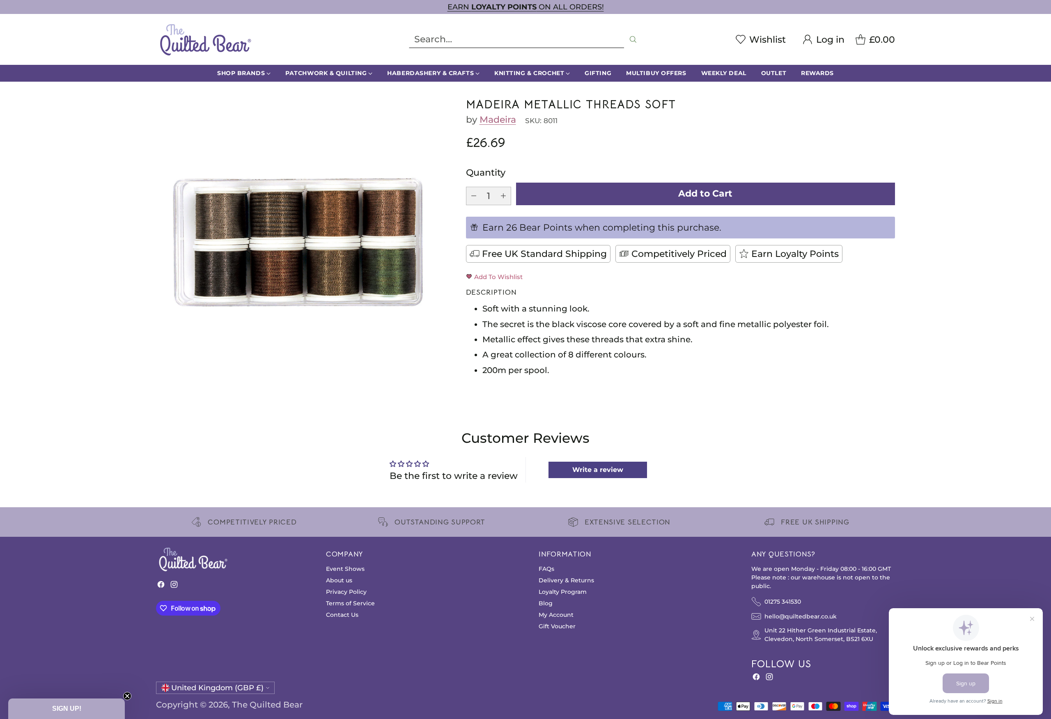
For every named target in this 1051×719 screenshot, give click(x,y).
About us (339, 580)
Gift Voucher (557, 626)
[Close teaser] (127, 696)
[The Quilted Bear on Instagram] (174, 586)
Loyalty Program (563, 591)
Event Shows (345, 568)
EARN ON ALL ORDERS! (525, 6)
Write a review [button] (597, 470)
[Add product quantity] (503, 196)
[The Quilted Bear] (205, 39)
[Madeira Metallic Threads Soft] (299, 241)
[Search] (633, 39)
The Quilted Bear (267, 705)
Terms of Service (350, 603)
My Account (556, 614)
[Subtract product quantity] (473, 196)
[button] (66, 708)
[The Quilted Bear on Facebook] (161, 586)
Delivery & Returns (566, 580)
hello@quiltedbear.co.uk (800, 616)
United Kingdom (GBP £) (217, 687)
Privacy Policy (346, 591)
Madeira (498, 119)
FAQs (546, 568)
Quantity (485, 172)
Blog (546, 603)
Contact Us (342, 614)
